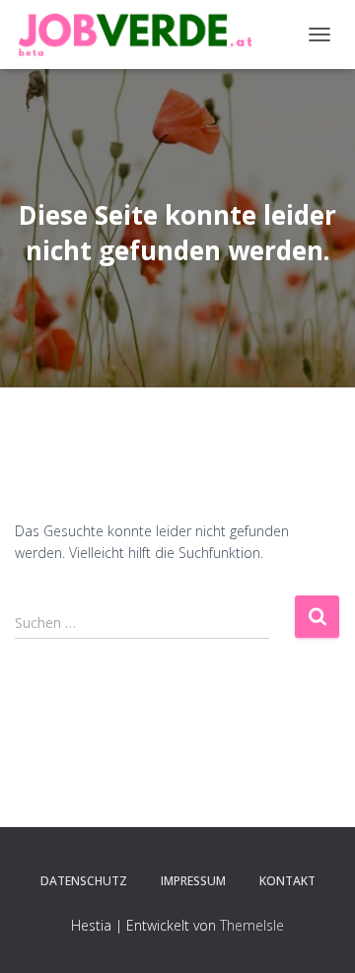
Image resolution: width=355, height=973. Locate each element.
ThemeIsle (252, 925)
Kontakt (287, 880)
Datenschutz (83, 880)
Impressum (193, 880)
